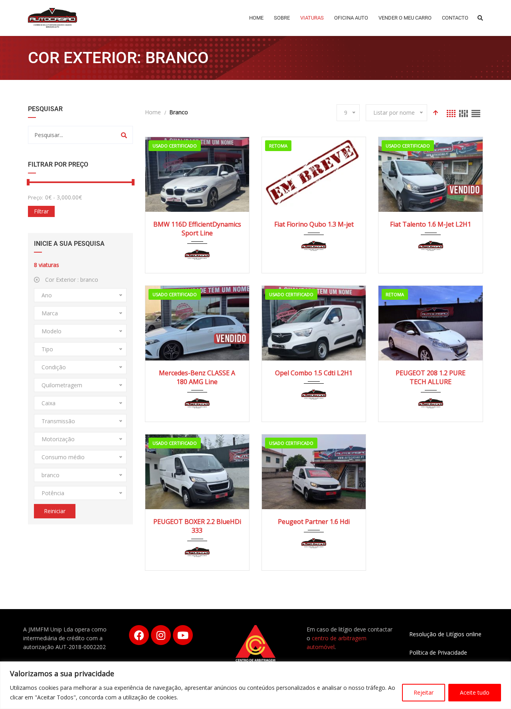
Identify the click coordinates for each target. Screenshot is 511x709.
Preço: (35, 197)
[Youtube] (183, 635)
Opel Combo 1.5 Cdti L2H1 (314, 372)
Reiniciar (54, 511)
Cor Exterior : (71, 279)
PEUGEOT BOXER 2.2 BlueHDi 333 (197, 526)
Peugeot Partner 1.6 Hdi (314, 521)
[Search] (124, 135)
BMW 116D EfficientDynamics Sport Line (197, 228)
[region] (255, 685)
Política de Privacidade (438, 652)
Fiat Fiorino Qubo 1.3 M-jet (314, 224)
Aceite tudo (474, 692)
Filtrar (41, 211)
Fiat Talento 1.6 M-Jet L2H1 (430, 224)
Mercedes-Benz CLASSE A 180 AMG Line (197, 377)
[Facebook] (139, 635)
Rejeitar (424, 692)
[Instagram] (161, 635)
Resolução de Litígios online (445, 634)
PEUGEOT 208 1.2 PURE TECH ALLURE (430, 377)
